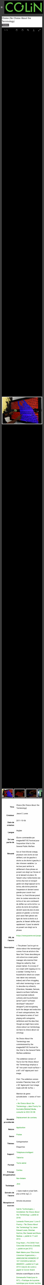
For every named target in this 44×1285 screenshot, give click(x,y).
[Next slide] (37, 411)
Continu (19, 1170)
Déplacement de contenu (26, 1117)
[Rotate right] (17, 30)
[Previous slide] (6, 411)
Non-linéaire (21, 1178)
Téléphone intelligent (24, 1152)
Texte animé (21, 1163)
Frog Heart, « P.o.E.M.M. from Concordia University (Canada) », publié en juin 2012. (28, 1246)
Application (20, 1127)
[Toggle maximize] (39, 30)
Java (18, 1184)
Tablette (19, 1158)
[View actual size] (28, 30)
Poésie (19, 1135)
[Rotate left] (22, 30)
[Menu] (1, 7)
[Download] (34, 30)
